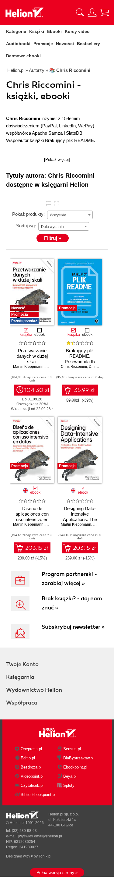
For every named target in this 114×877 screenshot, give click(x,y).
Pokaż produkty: (28, 214)
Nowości (65, 43)
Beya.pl (70, 776)
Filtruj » (52, 238)
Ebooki (54, 31)
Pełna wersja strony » (57, 872)
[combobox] (70, 215)
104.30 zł (36, 390)
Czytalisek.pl (32, 785)
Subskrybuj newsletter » (73, 626)
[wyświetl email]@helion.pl (40, 836)
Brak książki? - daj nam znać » (72, 603)
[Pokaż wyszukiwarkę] (80, 12)
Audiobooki (18, 43)
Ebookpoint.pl (75, 767)
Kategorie (16, 31)
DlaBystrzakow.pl (78, 758)
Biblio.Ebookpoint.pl (38, 794)
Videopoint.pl (32, 776)
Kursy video (77, 31)
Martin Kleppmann (28, 366)
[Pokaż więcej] (57, 159)
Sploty (68, 785)
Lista (48, 203)
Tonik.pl (45, 856)
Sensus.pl (72, 749)
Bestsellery (88, 43)
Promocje (43, 43)
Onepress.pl (31, 749)
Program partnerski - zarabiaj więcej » (69, 579)
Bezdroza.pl (31, 767)
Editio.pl (28, 758)
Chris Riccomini (74, 366)
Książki (36, 31)
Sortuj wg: (26, 225)
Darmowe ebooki (23, 55)
